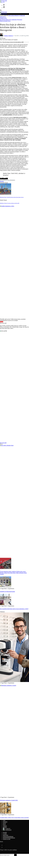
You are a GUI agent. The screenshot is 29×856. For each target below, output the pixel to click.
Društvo (5, 827)
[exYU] (2, 2)
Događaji (5, 821)
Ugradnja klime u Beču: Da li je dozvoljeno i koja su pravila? (14, 817)
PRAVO (17, 15)
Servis (4, 823)
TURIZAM (22, 15)
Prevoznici (19, 19)
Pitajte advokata (3, 21)
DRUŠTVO (3, 17)
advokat (2, 180)
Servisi (1, 321)
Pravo (9, 21)
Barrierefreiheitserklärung (9, 837)
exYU (5, 18)
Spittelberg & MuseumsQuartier (7, 591)
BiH (5, 180)
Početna (2, 181)
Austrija (2, 18)
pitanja (13, 180)
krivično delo (9, 180)
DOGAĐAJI (11, 15)
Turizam (5, 825)
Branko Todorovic (8, 35)
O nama (5, 833)
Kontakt (5, 832)
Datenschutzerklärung (8, 836)
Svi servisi (2, 19)
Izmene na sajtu (6, 839)
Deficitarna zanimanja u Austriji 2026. (9, 800)
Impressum (5, 835)
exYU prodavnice (12, 19)
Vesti (4, 820)
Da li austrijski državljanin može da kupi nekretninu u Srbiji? (14, 608)
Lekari (6, 19)
